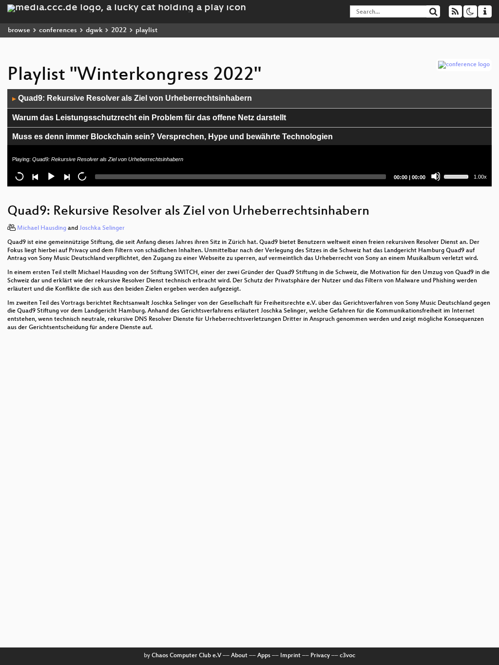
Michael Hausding (41, 228)
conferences (58, 30)
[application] (249, 137)
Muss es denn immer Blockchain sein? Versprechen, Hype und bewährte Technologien (172, 136)
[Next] (66, 176)
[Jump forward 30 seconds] (81, 176)
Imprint (290, 655)
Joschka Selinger (102, 228)
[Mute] (435, 176)
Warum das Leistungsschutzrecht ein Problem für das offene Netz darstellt (149, 117)
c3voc (347, 655)
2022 (119, 30)
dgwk (94, 30)
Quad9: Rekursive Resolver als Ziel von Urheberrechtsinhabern (132, 98)
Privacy (320, 655)
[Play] (50, 176)
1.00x (480, 177)
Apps (263, 655)
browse (19, 30)
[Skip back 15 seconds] (19, 176)
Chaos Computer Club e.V (186, 655)
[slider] (457, 176)
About (239, 655)
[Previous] (35, 176)
